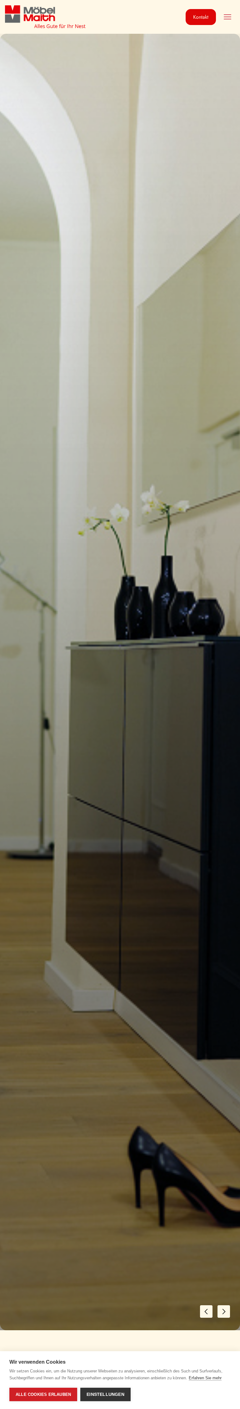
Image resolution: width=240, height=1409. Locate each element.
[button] (227, 16)
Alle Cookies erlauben (43, 1394)
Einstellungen (105, 1394)
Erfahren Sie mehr (205, 1378)
